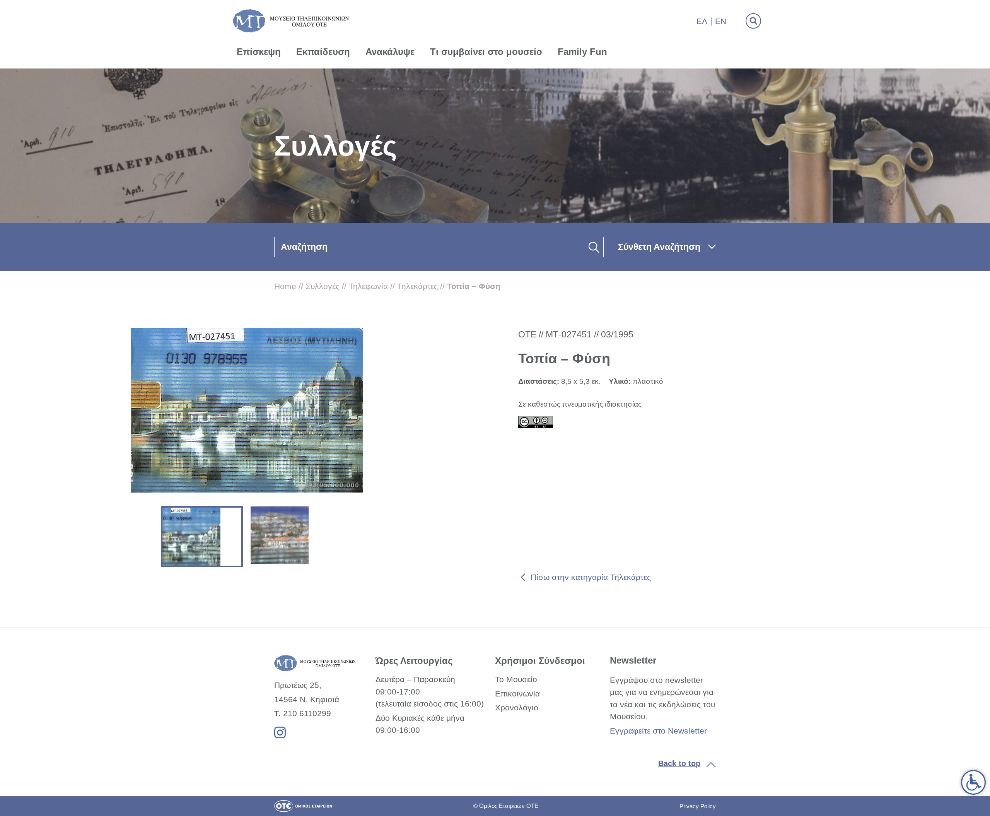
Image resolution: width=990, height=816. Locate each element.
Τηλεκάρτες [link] (417, 286)
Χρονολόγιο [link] (516, 707)
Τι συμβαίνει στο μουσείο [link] (486, 51)
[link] (973, 782)
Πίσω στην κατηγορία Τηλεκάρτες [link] (591, 577)
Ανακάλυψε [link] (390, 51)
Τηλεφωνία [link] (368, 286)
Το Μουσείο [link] (516, 679)
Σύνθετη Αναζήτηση (659, 247)
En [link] (720, 21)
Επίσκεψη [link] (259, 51)
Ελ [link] (701, 21)
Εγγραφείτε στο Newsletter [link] (658, 730)
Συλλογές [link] (323, 286)
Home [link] (285, 286)
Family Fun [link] (582, 51)
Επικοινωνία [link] (517, 693)
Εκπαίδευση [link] (323, 51)
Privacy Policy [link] (697, 806)
